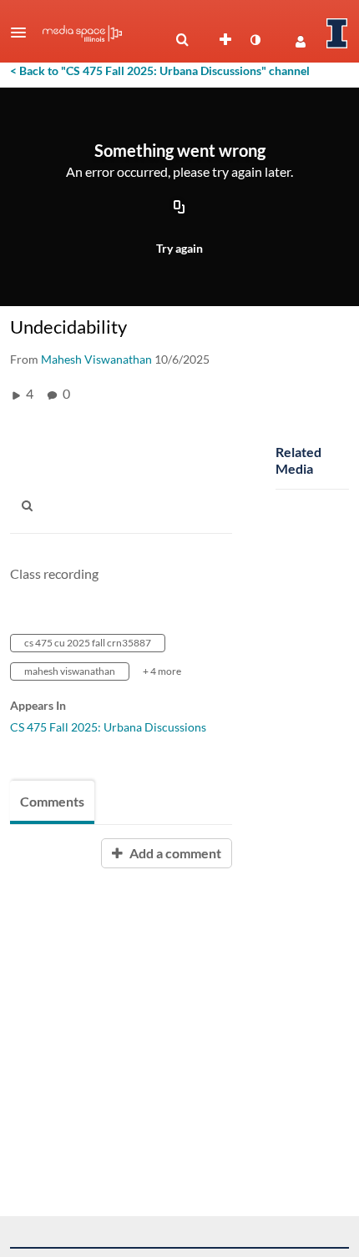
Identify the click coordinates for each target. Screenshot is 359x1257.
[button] (23, 32)
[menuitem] (182, 40)
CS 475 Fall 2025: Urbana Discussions (108, 727)
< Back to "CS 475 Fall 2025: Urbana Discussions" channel (160, 70)
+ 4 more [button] (162, 671)
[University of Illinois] (337, 33)
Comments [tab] (52, 801)
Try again (179, 248)
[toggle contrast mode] (255, 40)
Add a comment (174, 853)
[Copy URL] (179, 207)
